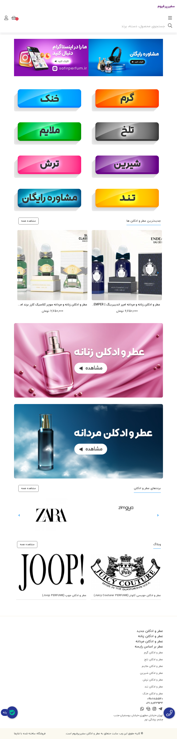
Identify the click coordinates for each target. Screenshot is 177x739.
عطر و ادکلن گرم (153, 652)
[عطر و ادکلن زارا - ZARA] (51, 514)
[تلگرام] (160, 709)
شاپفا (17, 733)
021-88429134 (154, 703)
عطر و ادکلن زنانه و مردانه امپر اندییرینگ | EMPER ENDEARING (127, 305)
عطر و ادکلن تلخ (153, 659)
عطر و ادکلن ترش (153, 679)
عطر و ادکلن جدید (150, 631)
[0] (13, 18)
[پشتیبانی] (148, 709)
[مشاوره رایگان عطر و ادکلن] (49, 197)
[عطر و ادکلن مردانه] (88, 441)
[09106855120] (169, 712)
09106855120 (155, 699)
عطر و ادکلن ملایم (152, 666)
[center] (170, 26)
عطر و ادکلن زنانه (150, 636)
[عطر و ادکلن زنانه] (88, 360)
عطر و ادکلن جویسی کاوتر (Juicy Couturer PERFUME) (127, 595)
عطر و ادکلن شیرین (151, 673)
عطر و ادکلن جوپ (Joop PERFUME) (64, 595)
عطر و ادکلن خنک (152, 693)
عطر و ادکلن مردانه (149, 641)
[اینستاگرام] (51, 57)
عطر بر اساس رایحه (149, 646)
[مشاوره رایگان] (125, 57)
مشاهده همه (28, 221)
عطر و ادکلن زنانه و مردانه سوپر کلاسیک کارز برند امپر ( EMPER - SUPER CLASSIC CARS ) (52, 305)
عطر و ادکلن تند (154, 686)
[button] (158, 273)
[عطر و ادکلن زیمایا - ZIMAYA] (126, 507)
